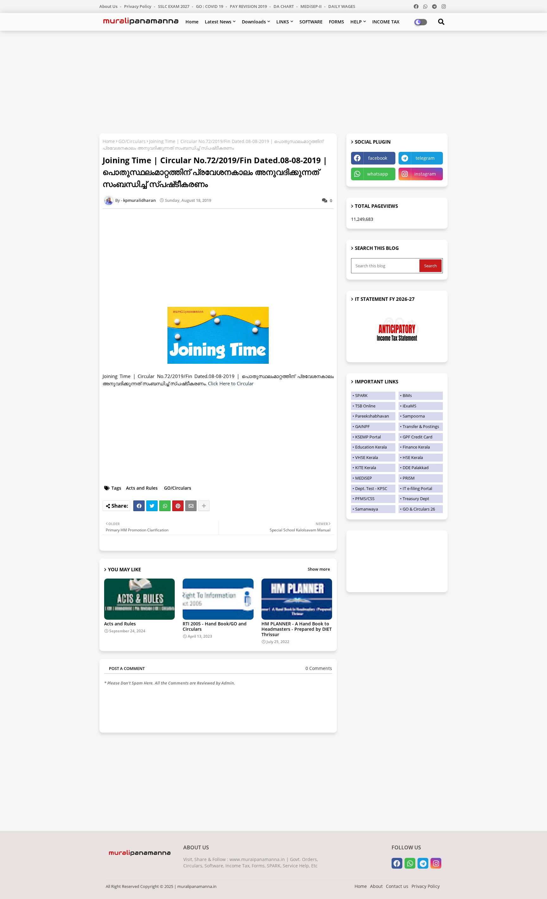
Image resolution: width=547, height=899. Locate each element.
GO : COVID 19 (210, 6)
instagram (425, 174)
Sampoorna (414, 416)
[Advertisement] (273, 81)
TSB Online (365, 406)
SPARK (361, 395)
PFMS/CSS (364, 498)
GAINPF (362, 426)
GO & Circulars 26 (419, 509)
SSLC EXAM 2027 (174, 6)
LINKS (282, 22)
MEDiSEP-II (311, 6)
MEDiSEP (363, 478)
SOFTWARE (311, 22)
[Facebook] (139, 505)
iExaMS (409, 406)
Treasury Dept (416, 498)
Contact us (397, 886)
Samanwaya (366, 509)
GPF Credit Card (417, 437)
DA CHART (284, 6)
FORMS (336, 22)
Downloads (254, 22)
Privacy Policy (138, 6)
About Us (108, 6)
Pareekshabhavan (372, 416)
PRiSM (409, 478)
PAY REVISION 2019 (249, 6)
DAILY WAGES (341, 6)
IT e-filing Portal (417, 488)
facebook (377, 158)
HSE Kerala (413, 457)
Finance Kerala (416, 447)
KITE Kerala (365, 467)
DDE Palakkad (416, 467)
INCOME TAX (385, 22)
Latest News (218, 22)
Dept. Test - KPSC (371, 488)
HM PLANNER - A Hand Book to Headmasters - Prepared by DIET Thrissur (296, 629)
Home (191, 22)
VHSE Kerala (366, 457)
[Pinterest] (178, 505)
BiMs (407, 395)
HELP (356, 22)
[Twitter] (152, 505)
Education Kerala (371, 447)
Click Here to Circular (231, 383)
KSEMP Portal (368, 437)
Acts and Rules (142, 488)
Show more (319, 569)
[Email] (191, 505)
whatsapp (377, 174)
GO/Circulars (132, 141)
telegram (425, 158)
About (376, 886)
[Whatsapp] (165, 505)
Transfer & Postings (421, 426)
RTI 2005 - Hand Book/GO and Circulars (215, 626)
